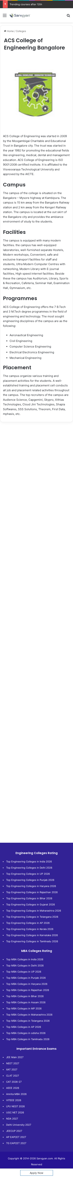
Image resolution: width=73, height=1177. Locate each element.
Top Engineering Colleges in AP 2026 (28, 922)
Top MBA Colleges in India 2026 (24, 959)
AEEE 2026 (12, 1087)
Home (10, 31)
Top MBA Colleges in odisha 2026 (25, 1033)
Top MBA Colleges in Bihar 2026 (25, 996)
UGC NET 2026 (15, 1112)
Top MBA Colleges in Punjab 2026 (26, 977)
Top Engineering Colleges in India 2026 (29, 861)
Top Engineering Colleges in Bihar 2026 (29, 898)
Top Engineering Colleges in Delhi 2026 (29, 867)
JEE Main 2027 (14, 1057)
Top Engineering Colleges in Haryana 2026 (31, 886)
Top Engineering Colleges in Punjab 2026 (30, 879)
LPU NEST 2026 (15, 1106)
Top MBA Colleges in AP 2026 (23, 1026)
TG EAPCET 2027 (16, 1143)
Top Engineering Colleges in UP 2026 (28, 873)
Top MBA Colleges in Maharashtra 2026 (29, 1014)
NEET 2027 (12, 1063)
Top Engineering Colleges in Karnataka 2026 (32, 935)
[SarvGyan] (19, 15)
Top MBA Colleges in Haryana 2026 (26, 983)
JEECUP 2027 (14, 1130)
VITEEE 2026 (13, 1100)
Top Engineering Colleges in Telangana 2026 (32, 916)
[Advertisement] (36, 464)
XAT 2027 (11, 1069)
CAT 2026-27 (14, 1081)
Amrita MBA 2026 (16, 1094)
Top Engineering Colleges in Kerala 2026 (29, 929)
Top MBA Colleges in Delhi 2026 (25, 965)
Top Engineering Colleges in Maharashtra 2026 (33, 910)
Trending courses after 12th (26, 4)
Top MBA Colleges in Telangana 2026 (28, 1020)
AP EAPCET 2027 (16, 1137)
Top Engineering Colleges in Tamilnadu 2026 (32, 941)
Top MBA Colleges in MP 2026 (24, 1008)
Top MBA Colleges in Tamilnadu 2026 (27, 1039)
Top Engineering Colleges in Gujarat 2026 (30, 904)
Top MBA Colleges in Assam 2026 (25, 1002)
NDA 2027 (12, 1118)
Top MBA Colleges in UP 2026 (23, 971)
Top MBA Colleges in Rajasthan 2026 (27, 990)
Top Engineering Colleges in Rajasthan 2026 (32, 892)
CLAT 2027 (12, 1075)
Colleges (21, 31)
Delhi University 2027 (18, 1124)
